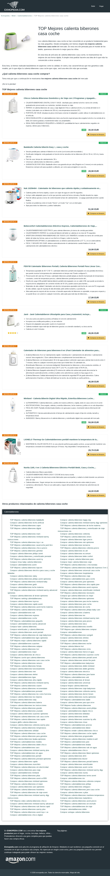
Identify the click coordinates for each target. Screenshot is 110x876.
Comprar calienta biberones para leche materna (79, 601)
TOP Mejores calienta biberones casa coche (28, 733)
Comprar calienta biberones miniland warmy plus (29, 750)
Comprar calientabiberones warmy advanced (28, 624)
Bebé (93, 6)
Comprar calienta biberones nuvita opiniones (78, 697)
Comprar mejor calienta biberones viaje (76, 562)
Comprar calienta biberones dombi (74, 717)
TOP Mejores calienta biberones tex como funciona (30, 694)
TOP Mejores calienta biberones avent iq (26, 559)
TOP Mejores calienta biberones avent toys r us (29, 812)
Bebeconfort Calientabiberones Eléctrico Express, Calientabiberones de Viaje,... (60, 226)
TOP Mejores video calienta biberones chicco (28, 801)
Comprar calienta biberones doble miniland (77, 666)
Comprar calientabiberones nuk (22, 613)
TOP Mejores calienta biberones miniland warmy (29, 683)
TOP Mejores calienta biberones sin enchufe (78, 804)
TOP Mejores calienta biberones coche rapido (78, 733)
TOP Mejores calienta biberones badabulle (27, 520)
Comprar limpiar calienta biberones (74, 686)
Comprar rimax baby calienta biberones (26, 562)
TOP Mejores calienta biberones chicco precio (28, 548)
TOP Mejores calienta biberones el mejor (26, 784)
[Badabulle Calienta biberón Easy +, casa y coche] (13, 154)
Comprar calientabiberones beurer (73, 759)
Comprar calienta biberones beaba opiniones (28, 739)
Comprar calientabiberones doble (73, 809)
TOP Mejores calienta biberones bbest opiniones (79, 753)
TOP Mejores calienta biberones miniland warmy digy (81, 770)
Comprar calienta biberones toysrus (24, 601)
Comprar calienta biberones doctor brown (76, 694)
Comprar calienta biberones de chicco (25, 655)
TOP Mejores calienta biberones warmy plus (28, 809)
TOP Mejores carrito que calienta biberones (27, 658)
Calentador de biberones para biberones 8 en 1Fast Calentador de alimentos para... (62, 350)
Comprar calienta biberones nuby (23, 700)
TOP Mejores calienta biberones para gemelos (28, 736)
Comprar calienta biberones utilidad (24, 731)
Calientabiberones (25, 16)
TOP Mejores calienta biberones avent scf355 (28, 778)
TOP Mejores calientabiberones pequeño (26, 621)
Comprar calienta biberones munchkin (25, 764)
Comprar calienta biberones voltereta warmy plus (29, 725)
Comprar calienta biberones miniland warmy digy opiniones (83, 523)
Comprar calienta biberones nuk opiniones (77, 542)
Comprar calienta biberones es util (74, 551)
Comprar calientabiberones (71, 632)
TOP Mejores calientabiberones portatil (25, 756)
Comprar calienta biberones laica (73, 624)
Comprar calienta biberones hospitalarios (76, 573)
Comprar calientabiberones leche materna (27, 587)
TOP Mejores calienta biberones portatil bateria (79, 762)
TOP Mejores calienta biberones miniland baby (28, 582)
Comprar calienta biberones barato (74, 641)
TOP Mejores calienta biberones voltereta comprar (80, 781)
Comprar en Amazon (97, 134)
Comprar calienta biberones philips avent (26, 554)
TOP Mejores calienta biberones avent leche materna (31, 607)
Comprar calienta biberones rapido (24, 762)
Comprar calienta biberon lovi (72, 646)
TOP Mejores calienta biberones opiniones (77, 598)
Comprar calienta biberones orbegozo (75, 787)
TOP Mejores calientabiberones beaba (75, 745)
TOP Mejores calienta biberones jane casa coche (80, 790)
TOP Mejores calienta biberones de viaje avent (28, 792)
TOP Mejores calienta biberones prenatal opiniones (30, 759)
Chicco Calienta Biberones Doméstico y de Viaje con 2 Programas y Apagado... (60, 98)
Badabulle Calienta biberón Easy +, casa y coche (46, 147)
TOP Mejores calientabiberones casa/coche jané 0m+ (31, 545)
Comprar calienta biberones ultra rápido (26, 680)
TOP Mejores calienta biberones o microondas (78, 565)
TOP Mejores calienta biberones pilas (25, 776)
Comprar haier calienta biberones (23, 627)
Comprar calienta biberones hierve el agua (77, 652)
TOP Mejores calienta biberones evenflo (76, 627)
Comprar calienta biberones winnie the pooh (77, 660)
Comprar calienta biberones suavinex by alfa (78, 719)
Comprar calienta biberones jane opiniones (77, 582)
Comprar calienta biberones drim (73, 756)
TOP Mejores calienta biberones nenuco (26, 663)
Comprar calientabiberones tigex (23, 677)
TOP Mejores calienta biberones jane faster (77, 674)
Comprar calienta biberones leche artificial (27, 523)
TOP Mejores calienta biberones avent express (79, 587)
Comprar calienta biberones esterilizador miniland (80, 590)
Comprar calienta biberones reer (23, 672)
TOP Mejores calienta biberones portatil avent (78, 658)
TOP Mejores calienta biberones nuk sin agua (78, 748)
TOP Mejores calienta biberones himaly (26, 666)
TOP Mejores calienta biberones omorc (76, 537)
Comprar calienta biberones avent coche (76, 767)
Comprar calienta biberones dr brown (75, 680)
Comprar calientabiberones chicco (74, 750)
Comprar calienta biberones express (24, 615)
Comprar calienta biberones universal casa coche (80, 570)
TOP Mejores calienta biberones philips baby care (80, 610)
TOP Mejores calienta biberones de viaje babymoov (30, 635)
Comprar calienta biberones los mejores (26, 697)
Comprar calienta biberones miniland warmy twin (79, 618)
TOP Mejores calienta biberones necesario (77, 593)
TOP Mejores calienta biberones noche (75, 644)
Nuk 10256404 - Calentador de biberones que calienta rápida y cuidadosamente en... (62, 188)
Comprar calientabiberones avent (23, 565)
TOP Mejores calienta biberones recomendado (28, 688)
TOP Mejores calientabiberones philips (75, 784)
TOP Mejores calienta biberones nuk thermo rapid (30, 806)
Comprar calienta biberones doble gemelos (77, 669)
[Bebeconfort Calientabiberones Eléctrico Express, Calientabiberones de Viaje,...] (13, 233)
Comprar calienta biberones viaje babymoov (77, 688)
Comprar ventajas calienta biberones (75, 812)
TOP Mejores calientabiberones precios (76, 725)
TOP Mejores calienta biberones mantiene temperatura (82, 795)
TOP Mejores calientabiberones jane (74, 742)
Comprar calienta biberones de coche (75, 607)
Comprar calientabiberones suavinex (24, 644)
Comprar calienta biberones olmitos (74, 638)
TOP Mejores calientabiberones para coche (77, 579)
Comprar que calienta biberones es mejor (76, 596)
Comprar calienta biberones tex (72, 615)
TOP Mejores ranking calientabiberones (26, 598)
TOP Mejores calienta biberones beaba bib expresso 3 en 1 (84, 568)
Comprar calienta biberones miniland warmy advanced (31, 804)
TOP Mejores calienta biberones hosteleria (27, 790)
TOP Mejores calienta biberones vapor (25, 526)
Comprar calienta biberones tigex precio (76, 540)
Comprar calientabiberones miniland (24, 773)
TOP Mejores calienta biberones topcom (26, 568)
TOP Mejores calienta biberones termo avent (78, 776)
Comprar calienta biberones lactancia (75, 545)
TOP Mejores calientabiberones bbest (75, 728)
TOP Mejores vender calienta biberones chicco (79, 731)
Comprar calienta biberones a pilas (74, 792)
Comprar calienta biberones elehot (23, 674)
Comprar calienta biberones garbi (23, 584)
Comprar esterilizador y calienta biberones (27, 629)
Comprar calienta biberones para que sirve (77, 702)
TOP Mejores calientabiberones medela (26, 742)
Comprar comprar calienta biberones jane (76, 559)
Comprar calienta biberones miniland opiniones (28, 781)
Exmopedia (5, 16)
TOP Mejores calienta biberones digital (25, 528)
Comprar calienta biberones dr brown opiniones (29, 596)
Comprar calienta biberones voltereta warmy (78, 691)
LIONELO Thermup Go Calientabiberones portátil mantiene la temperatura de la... (61, 439)
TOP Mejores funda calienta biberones (75, 705)
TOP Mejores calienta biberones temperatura (28, 728)
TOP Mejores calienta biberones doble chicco (28, 745)
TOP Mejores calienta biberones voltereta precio (79, 548)
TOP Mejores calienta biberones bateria (26, 702)
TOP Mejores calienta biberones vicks (75, 649)
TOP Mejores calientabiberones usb (74, 677)
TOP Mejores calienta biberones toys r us (26, 542)
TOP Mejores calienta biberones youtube (26, 711)
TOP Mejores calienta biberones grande (26, 708)
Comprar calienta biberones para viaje (25, 770)
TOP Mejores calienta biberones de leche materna (80, 526)
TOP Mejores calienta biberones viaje (75, 576)
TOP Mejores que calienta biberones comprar (78, 629)
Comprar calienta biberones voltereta (75, 534)
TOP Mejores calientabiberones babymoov (77, 663)
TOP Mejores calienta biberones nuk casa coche (29, 717)
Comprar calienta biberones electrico (75, 672)
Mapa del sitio (75, 872)
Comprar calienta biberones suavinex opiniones (29, 714)
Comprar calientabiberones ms (72, 778)
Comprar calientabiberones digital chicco (76, 711)
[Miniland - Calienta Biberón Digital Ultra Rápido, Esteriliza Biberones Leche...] (13, 405)
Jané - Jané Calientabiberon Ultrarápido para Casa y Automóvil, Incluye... (57, 314)
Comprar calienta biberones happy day (75, 520)
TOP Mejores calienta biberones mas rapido (27, 719)
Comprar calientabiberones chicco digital (26, 815)
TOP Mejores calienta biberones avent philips (78, 708)
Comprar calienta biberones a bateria (75, 613)
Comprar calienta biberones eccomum (75, 554)
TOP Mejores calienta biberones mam (25, 534)
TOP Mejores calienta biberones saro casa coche (30, 660)
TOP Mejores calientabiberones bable (75, 700)
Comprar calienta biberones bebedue (75, 714)
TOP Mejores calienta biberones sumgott (76, 635)
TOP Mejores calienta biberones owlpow (26, 646)
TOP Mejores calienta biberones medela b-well (79, 739)
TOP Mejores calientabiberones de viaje (76, 806)
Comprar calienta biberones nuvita (74, 773)
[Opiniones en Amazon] (13, 333)
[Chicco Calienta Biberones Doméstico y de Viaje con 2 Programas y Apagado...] (13, 105)
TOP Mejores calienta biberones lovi (24, 649)
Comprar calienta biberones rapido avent (26, 604)
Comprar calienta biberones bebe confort (76, 556)
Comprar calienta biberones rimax (73, 722)
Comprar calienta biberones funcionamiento (27, 669)
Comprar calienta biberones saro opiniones (27, 787)
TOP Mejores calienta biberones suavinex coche (79, 655)
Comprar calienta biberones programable (76, 736)
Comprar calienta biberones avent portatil (26, 632)
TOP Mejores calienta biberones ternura (26, 610)
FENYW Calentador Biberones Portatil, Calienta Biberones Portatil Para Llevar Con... (62, 266)
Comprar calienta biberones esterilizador (76, 764)
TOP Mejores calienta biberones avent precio (78, 801)
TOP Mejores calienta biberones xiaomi (26, 686)
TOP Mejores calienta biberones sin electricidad (29, 767)
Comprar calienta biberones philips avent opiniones (30, 579)
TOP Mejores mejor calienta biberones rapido (28, 641)
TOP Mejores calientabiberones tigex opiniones (29, 638)
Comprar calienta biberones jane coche (76, 604)
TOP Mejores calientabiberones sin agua (26, 753)
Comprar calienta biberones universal (75, 683)
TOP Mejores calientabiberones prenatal (26, 691)
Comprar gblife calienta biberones (23, 722)
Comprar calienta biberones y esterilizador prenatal (30, 556)
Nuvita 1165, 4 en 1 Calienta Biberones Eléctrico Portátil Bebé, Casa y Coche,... (60, 468)
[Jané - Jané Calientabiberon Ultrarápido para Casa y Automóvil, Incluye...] (13, 321)
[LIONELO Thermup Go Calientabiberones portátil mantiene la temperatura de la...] (13, 446)
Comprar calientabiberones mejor (23, 652)
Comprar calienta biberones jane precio (76, 621)
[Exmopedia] (14, 6)
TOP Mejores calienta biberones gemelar (26, 551)
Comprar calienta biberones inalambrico (76, 798)
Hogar (101, 6)
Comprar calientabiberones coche (23, 618)
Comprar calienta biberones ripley (23, 576)
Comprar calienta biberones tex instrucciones (28, 705)
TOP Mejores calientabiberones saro (24, 748)
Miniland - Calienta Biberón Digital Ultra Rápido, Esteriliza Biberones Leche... (59, 398)
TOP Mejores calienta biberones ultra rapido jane (79, 584)
